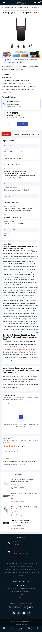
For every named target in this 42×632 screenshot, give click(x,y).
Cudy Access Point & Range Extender (15, 349)
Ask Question (10, 404)
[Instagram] (29, 613)
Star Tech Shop (31, 352)
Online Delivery (15, 566)
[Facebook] (19, 613)
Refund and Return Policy (29, 569)
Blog (26, 572)
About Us (32, 563)
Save (22, 13)
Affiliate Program (12, 563)
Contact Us (33, 572)
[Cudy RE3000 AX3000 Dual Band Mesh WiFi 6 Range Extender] (21, 29)
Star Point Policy (10, 572)
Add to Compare (32, 13)
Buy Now (23, 124)
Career (20, 572)
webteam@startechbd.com (21, 598)
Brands (21, 575)
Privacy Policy (27, 566)
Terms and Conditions (11, 569)
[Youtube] (24, 613)
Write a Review (10, 451)
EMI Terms (23, 563)
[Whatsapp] (14, 613)
